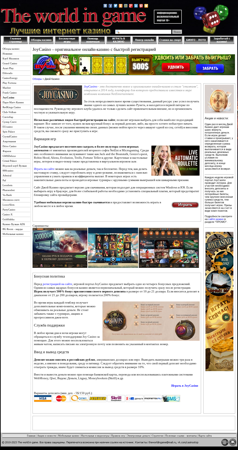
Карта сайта (205, 435)
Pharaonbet (9, 190)
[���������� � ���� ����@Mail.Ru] (126, 6)
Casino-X (8, 214)
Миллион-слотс (11, 199)
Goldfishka (8, 219)
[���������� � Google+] (131, 6)
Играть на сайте (44, 169)
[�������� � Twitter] (115, 6)
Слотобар (8, 117)
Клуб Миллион (11, 58)
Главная (31, 435)
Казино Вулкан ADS (14, 224)
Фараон (7, 151)
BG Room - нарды (13, 229)
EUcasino (8, 126)
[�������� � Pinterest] (141, 6)
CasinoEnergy (10, 78)
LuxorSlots (8, 204)
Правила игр (118, 435)
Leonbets (7, 185)
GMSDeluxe (9, 156)
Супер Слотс (10, 121)
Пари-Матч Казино (13, 102)
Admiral (7, 175)
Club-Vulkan (9, 112)
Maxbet (7, 87)
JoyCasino (90, 86)
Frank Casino (10, 92)
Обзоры (37, 79)
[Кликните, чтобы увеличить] (60, 267)
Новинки (7, 53)
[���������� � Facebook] (110, 6)
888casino (8, 170)
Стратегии (157, 435)
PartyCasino (9, 209)
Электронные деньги (138, 435)
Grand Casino (10, 63)
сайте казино (216, 219)
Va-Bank (7, 195)
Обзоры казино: (11, 48)
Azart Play (8, 68)
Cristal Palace (10, 160)
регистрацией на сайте (57, 284)
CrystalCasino (10, 136)
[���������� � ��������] (105, 6)
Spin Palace (9, 131)
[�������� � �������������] (120, 6)
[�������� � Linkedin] (136, 6)
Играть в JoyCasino (184, 385)
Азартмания (9, 141)
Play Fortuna (9, 82)
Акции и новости (46, 435)
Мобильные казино (13, 234)
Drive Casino (10, 146)
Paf (4, 180)
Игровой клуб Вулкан (15, 165)
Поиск (177, 31)
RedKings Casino (12, 107)
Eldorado (8, 73)
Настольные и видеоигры (95, 435)
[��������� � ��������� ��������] (146, 6)
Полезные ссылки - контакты (181, 435)
